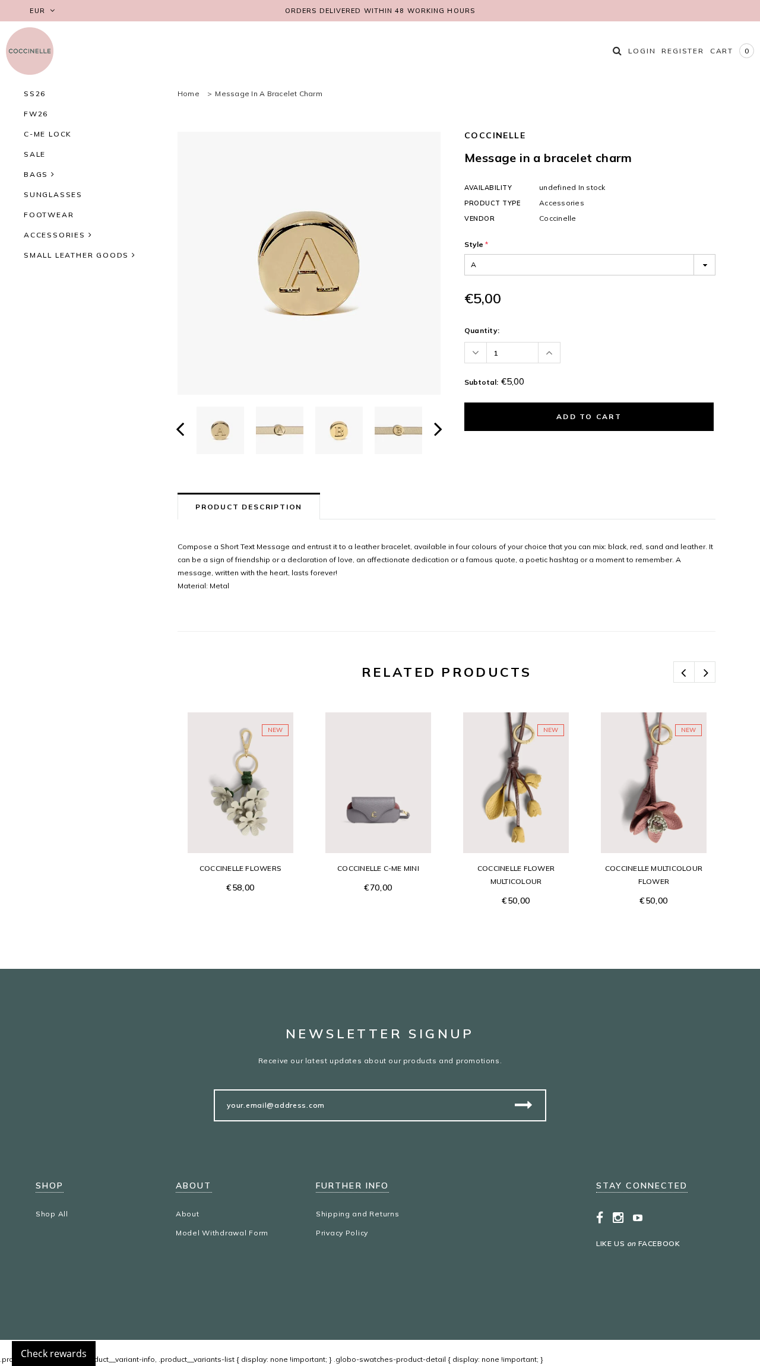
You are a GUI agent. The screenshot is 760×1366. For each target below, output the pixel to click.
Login (642, 50)
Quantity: (481, 330)
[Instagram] (618, 1217)
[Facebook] (600, 1217)
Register (682, 50)
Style (476, 244)
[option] (309, 263)
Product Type (492, 203)
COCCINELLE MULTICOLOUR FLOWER (653, 875)
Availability (488, 187)
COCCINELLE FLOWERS (240, 868)
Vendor (479, 218)
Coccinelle (494, 135)
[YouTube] (638, 1217)
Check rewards (54, 1353)
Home (189, 93)
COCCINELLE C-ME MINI (378, 868)
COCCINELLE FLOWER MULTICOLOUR (516, 875)
